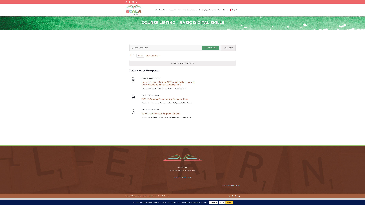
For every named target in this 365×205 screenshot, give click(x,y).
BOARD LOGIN (182, 167)
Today (140, 56)
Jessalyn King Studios (190, 170)
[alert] (182, 63)
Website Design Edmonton (177, 170)
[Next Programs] (134, 55)
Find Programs (210, 47)
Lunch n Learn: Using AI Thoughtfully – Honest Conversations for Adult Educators (168, 83)
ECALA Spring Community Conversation (165, 99)
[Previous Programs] (130, 55)
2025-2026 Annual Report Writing (161, 113)
